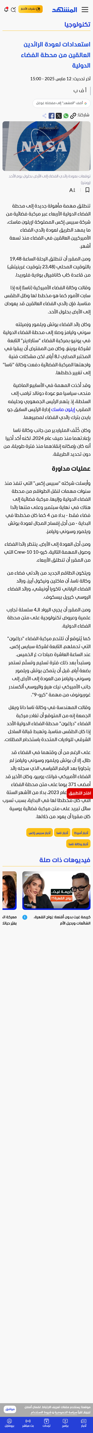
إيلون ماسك (63, 410)
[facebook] (52, 116)
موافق (10, 1409)
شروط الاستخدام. (40, 1412)
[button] (46, 25)
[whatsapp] (66, 116)
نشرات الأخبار (28, 9)
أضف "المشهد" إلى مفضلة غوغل (59, 103)
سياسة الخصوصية (66, 1412)
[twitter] (59, 116)
